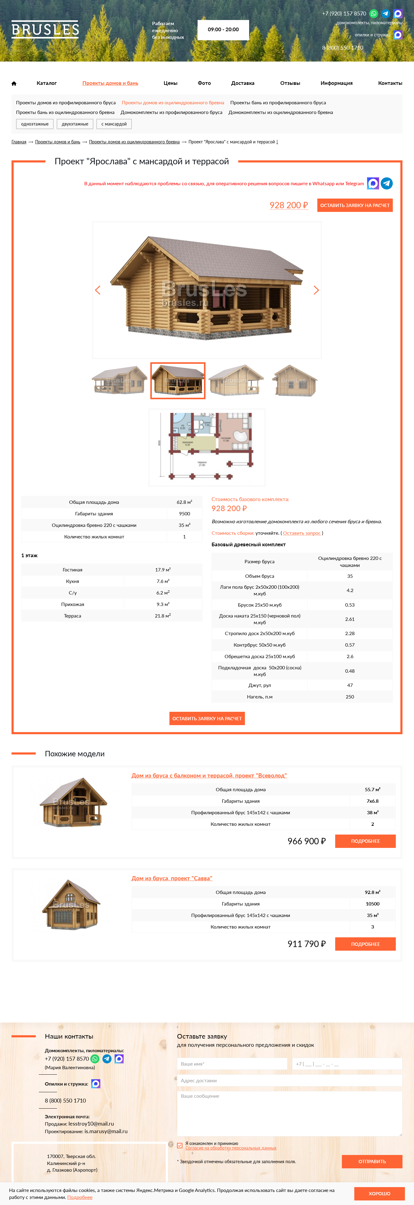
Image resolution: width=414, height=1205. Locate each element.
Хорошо (379, 1193)
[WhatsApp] (373, 13)
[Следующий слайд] (316, 291)
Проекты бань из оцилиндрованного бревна (65, 112)
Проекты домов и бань (110, 83)
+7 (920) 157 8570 (344, 13)
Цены (171, 83)
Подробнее (365, 841)
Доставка (243, 83)
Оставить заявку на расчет (355, 205)
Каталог (47, 83)
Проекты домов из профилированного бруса (66, 102)
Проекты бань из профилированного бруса (278, 102)
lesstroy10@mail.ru (91, 1123)
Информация (337, 83)
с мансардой (114, 123)
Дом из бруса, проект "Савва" (172, 878)
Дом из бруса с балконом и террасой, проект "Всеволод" (209, 775)
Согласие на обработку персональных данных (230, 1147)
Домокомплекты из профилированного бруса (171, 112)
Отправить (372, 1161)
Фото (204, 83)
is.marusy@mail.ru (106, 1131)
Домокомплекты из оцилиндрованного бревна (281, 112)
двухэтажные (75, 123)
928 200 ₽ (289, 205)
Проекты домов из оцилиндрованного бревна (173, 102)
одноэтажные (34, 123)
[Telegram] (385, 13)
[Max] (397, 13)
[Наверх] (14, 1178)
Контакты (390, 83)
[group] (207, 290)
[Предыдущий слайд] (97, 291)
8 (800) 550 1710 (342, 47)
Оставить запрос (302, 533)
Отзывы (290, 83)
